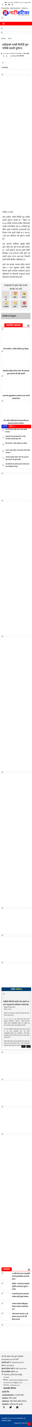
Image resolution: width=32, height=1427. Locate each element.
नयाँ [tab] (3, 426)
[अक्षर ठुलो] (6, 56)
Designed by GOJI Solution (22, 1423)
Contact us (25, 8)
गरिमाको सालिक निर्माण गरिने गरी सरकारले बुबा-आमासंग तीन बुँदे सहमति (17, 458)
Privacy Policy (5, 8)
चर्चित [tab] (11, 426)
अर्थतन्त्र (10, 38)
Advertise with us (15, 8)
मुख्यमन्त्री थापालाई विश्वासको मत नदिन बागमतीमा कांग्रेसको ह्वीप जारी (16, 437)
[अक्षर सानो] (4, 56)
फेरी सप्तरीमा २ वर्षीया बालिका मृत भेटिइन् (16, 443)
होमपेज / (4, 38)
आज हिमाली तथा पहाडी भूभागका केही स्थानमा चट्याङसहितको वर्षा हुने (17, 465)
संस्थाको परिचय (9, 1388)
